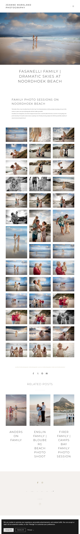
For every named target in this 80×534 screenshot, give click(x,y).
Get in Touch (47, 491)
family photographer (47, 367)
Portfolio (41, 491)
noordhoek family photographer (22, 367)
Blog (37, 491)
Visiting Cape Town (32, 491)
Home (26, 491)
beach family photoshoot (60, 367)
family (53, 367)
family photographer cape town (35, 367)
